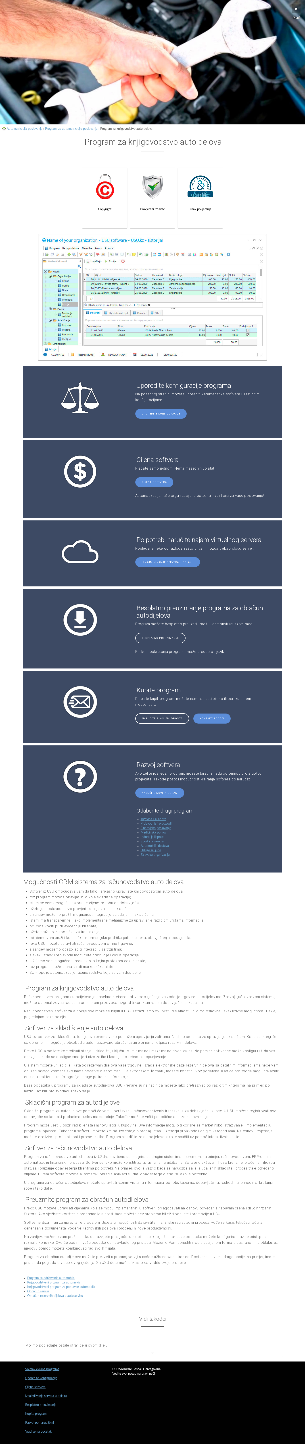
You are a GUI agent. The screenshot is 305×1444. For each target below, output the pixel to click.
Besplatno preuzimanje (160, 638)
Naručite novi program (160, 793)
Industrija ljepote (152, 837)
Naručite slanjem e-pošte (162, 718)
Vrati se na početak (38, 1431)
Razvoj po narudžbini (39, 1422)
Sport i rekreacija (152, 841)
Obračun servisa (38, 1291)
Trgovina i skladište (153, 819)
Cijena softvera (154, 482)
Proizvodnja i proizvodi (156, 823)
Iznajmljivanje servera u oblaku (168, 562)
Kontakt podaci (212, 718)
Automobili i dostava (155, 846)
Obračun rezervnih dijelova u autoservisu (55, 1296)
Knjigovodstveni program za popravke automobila (61, 1287)
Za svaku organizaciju (155, 854)
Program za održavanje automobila (51, 1278)
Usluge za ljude (151, 850)
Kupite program (36, 1413)
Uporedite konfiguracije (161, 413)
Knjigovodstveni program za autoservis (53, 1282)
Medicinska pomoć (154, 832)
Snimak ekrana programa (42, 1369)
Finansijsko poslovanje (156, 828)
